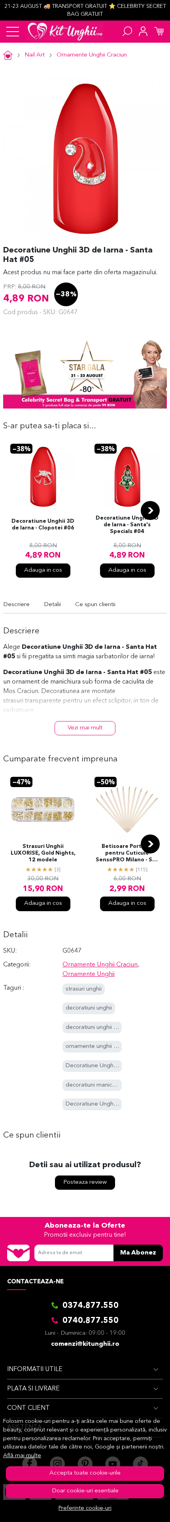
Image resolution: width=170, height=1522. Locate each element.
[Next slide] (150, 510)
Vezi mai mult (85, 728)
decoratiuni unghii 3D (93, 1027)
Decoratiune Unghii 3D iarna (102, 1104)
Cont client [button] (28, 1408)
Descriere (16, 605)
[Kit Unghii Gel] (65, 32)
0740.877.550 (90, 1321)
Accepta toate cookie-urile (85, 1473)
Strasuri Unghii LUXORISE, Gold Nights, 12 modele (43, 853)
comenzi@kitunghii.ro (85, 1344)
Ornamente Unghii (88, 974)
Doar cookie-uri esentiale (85, 1491)
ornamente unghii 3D (93, 1046)
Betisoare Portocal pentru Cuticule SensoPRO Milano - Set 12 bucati (127, 854)
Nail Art (35, 55)
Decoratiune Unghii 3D (95, 1066)
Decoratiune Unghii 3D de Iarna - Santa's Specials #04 (127, 525)
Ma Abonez (138, 1253)
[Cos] (159, 32)
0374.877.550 (90, 1306)
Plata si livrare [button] (33, 1389)
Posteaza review (85, 1182)
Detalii (52, 605)
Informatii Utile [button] (34, 1369)
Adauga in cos (43, 570)
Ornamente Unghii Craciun (92, 55)
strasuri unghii (84, 989)
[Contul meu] (143, 32)
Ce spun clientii (95, 605)
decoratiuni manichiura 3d (99, 1085)
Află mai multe (22, 1456)
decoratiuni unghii (89, 1008)
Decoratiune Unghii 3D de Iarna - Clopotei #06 (42, 525)
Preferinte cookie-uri (85, 1508)
